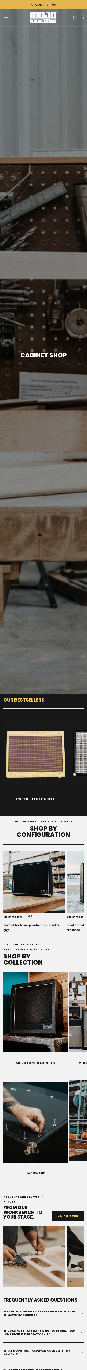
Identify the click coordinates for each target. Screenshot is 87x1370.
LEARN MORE (68, 1215)
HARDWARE (36, 1173)
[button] (5, 17)
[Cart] (81, 18)
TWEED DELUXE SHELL (35, 799)
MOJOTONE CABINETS (35, 1063)
